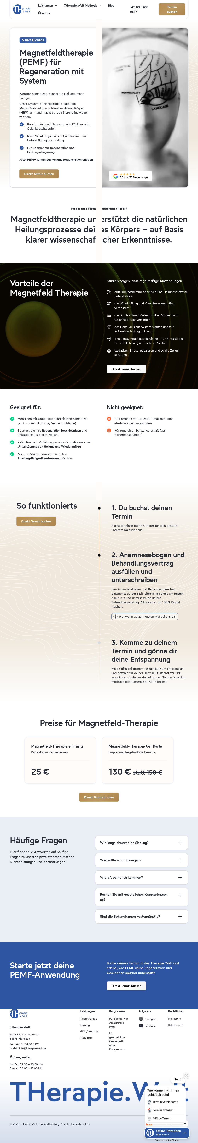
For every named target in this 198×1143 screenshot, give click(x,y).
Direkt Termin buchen (39, 174)
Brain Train (86, 1037)
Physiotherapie (88, 1018)
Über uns (44, 13)
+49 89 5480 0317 (139, 9)
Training (85, 1025)
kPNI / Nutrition (89, 1031)
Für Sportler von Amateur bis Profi (119, 1022)
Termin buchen (172, 9)
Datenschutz (175, 1025)
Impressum (174, 1018)
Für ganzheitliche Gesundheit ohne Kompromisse (117, 1041)
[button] (48, 5)
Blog (111, 5)
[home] (21, 9)
